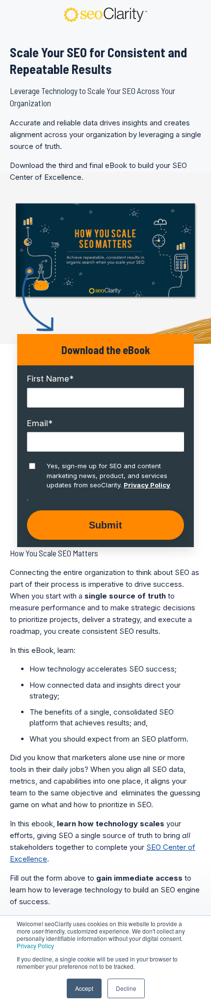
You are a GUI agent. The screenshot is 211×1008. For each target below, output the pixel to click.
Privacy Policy (35, 945)
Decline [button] (126, 988)
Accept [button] (84, 988)
